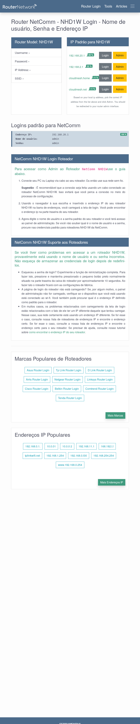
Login (105, 55)
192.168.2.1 (76, 67)
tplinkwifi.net (32, 455)
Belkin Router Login (67, 389)
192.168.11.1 (86, 446)
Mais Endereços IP (111, 482)
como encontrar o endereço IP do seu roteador (57, 332)
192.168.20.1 (77, 55)
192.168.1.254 (55, 455)
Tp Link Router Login (68, 370)
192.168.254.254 (103, 455)
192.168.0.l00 (78, 455)
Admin (120, 55)
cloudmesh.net (78, 89)
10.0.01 (51, 446)
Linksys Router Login (100, 379)
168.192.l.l (107, 446)
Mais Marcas (115, 415)
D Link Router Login (100, 370)
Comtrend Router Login (99, 389)
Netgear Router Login (67, 379)
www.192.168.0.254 (70, 465)
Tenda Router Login (70, 398)
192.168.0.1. (32, 446)
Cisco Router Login (36, 389)
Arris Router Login (37, 379)
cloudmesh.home (79, 78)
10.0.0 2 (67, 446)
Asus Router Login (38, 370)
